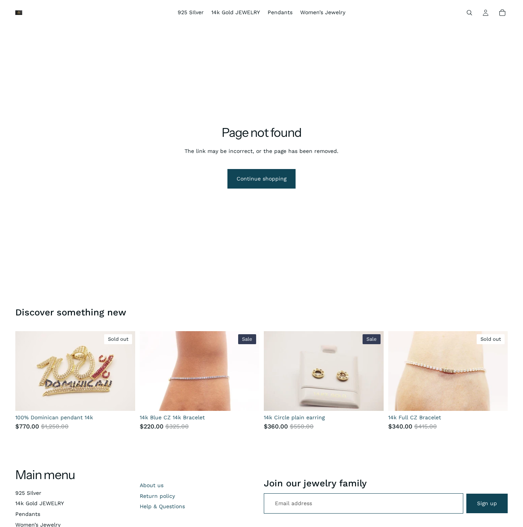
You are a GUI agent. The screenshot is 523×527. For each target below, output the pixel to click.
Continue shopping (261, 179)
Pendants (27, 514)
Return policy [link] (157, 496)
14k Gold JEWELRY (39, 503)
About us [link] (151, 485)
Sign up (487, 503)
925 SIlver (28, 493)
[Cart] (502, 12)
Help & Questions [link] (162, 506)
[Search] (469, 12)
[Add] (247, 399)
